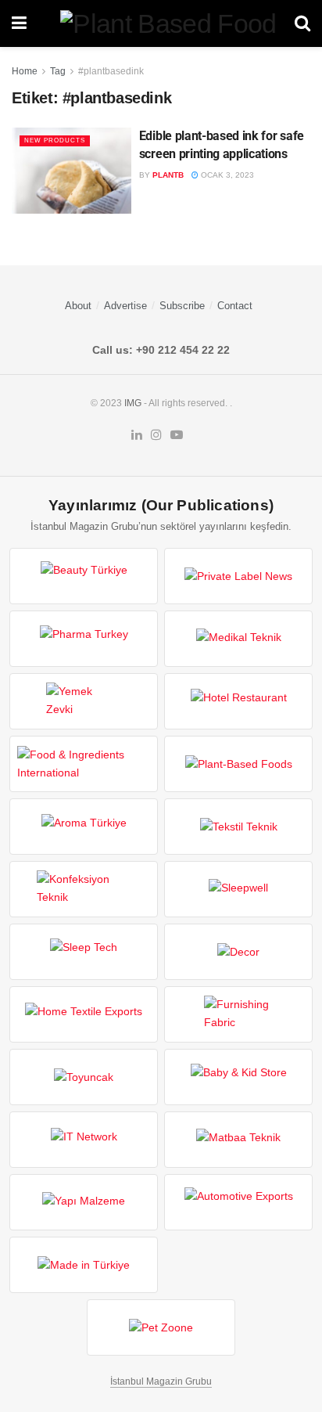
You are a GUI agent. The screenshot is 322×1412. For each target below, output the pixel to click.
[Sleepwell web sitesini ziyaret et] (238, 889)
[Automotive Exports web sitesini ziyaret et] (238, 1202)
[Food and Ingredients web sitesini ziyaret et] (83, 764)
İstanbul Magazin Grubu (161, 1381)
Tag (58, 71)
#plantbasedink (111, 71)
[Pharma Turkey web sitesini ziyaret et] (83, 639)
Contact (234, 306)
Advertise (125, 306)
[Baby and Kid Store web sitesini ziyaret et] (238, 1077)
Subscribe (182, 306)
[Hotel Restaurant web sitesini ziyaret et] (238, 701)
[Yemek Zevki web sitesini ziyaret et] (83, 701)
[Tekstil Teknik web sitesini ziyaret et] (238, 826)
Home (25, 71)
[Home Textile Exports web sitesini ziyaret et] (83, 1014)
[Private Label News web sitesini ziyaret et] (238, 576)
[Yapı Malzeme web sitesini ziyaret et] (83, 1202)
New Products (54, 140)
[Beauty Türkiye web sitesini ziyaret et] (83, 576)
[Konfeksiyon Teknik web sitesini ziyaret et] (83, 889)
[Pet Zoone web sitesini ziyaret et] (161, 1327)
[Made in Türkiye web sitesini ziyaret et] (83, 1265)
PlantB (168, 175)
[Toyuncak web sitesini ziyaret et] (83, 1077)
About (78, 306)
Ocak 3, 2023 (226, 175)
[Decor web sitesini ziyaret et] (238, 952)
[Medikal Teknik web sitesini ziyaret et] (238, 639)
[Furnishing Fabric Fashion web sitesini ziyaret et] (238, 1014)
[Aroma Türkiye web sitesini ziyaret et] (83, 826)
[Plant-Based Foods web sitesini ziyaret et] (238, 764)
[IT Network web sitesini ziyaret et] (83, 1139)
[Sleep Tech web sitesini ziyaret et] (83, 952)
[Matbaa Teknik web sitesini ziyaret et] (238, 1139)
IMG (132, 403)
